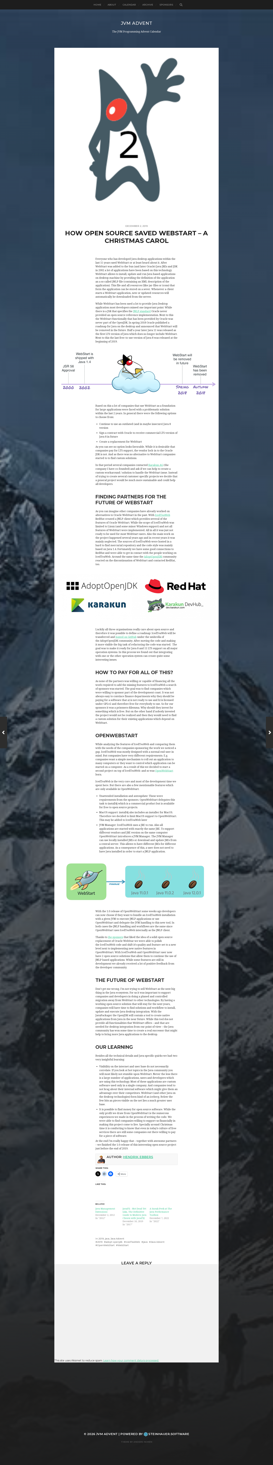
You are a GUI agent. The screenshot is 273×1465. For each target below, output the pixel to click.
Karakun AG (155, 465)
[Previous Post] (3, 732)
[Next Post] (269, 732)
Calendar (129, 4)
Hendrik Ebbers (138, 1157)
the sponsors (115, 937)
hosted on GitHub (125, 636)
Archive (147, 4)
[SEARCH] (181, 4)
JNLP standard (142, 311)
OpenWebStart (164, 770)
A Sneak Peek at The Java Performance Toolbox (161, 1211)
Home (97, 4)
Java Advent (117, 1238)
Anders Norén (142, 1442)
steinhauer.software (168, 1434)
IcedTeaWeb (162, 515)
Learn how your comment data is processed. (131, 1360)
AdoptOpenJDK (153, 556)
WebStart (123, 1245)
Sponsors (166, 4)
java (107, 1238)
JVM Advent (136, 23)
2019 (101, 1238)
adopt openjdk (114, 1242)
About (112, 4)
